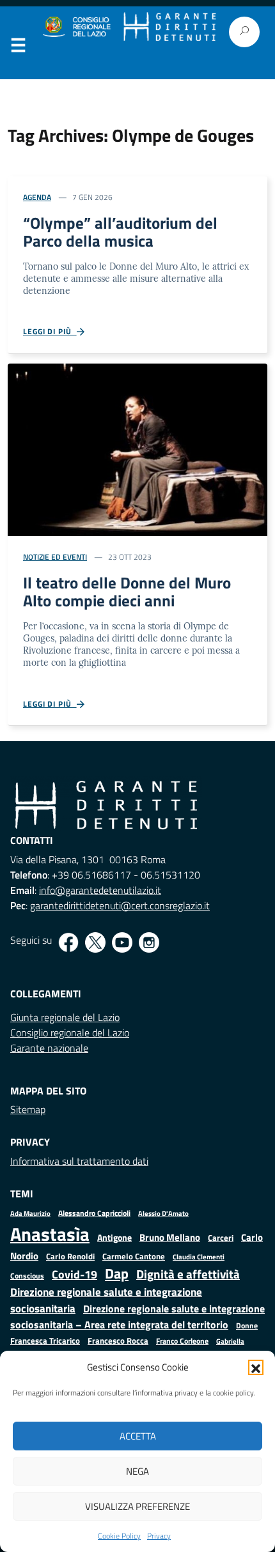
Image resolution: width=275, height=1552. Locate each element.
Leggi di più (50, 331)
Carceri (220, 1238)
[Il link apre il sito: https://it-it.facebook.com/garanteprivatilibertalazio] (68, 942)
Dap (117, 1273)
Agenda (37, 197)
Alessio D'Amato (163, 1213)
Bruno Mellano (169, 1237)
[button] (255, 1367)
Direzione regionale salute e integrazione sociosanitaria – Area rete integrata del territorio (137, 1316)
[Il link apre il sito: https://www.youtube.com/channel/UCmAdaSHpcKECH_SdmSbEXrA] (122, 942)
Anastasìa (50, 1234)
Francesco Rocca (118, 1340)
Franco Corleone (182, 1341)
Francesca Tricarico (45, 1341)
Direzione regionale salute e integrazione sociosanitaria (106, 1300)
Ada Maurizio (30, 1213)
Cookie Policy (119, 1536)
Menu (18, 48)
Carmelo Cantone (133, 1256)
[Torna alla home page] (170, 27)
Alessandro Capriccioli (94, 1213)
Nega (137, 1471)
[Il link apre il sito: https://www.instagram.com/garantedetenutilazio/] (149, 942)
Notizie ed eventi (55, 557)
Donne (247, 1326)
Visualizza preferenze (137, 1506)
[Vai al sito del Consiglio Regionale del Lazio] (76, 27)
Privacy (159, 1536)
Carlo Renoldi (70, 1256)
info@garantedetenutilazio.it (100, 890)
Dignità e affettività (188, 1274)
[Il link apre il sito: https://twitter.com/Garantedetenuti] (95, 942)
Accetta (138, 1436)
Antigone (114, 1237)
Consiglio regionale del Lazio (69, 1032)
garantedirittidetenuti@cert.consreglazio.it (120, 905)
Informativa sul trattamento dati (79, 1161)
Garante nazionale (49, 1048)
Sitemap (27, 1109)
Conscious (27, 1276)
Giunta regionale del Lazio (65, 1017)
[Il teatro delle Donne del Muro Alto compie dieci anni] (137, 448)
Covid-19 (74, 1274)
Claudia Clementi (198, 1256)
